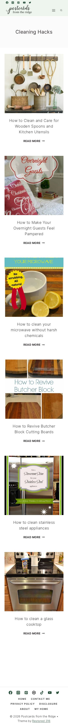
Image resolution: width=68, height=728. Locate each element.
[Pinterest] (18, 2)
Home (22, 698)
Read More (34, 141)
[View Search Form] (61, 10)
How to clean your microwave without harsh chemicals (34, 330)
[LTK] (34, 692)
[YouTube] (24, 2)
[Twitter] (29, 2)
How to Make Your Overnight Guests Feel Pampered (34, 228)
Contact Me (40, 698)
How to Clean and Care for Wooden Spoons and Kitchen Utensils (34, 126)
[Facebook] (7, 2)
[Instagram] (12, 2)
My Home (41, 708)
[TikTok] (42, 692)
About (25, 708)
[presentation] (34, 83)
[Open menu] (53, 10)
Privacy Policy (23, 703)
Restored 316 (41, 721)
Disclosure (48, 703)
